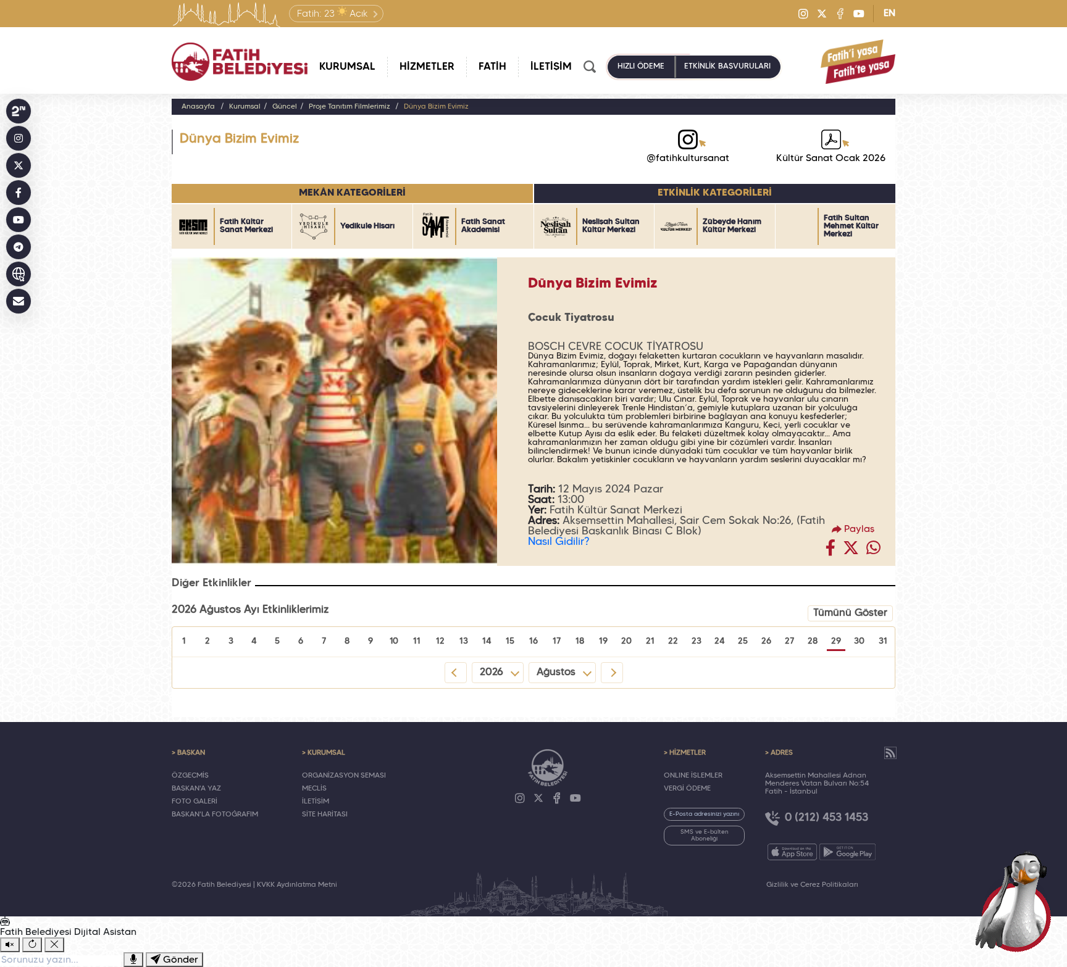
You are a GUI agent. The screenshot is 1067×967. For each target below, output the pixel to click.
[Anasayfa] (240, 61)
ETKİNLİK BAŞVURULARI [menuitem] (727, 66)
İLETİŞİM (315, 802)
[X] (822, 13)
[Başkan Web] (18, 274)
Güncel (284, 107)
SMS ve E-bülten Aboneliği (704, 835)
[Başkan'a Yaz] (18, 301)
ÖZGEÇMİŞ (190, 776)
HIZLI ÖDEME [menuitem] (640, 66)
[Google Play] (847, 852)
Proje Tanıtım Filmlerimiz (350, 107)
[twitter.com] (851, 551)
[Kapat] (54, 944)
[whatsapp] (873, 551)
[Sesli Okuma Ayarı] (10, 944)
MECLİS (314, 789)
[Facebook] (840, 13)
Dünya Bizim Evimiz (436, 107)
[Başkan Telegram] (18, 246)
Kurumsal (245, 107)
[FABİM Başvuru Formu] (1016, 900)
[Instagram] (803, 13)
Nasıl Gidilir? (558, 542)
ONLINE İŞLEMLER (693, 776)
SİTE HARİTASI (325, 814)
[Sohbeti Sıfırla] (32, 944)
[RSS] (890, 753)
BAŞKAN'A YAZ (196, 789)
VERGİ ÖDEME (687, 789)
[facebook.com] (830, 551)
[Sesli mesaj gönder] (133, 959)
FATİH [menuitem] (492, 67)
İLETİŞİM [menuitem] (551, 67)
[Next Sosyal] (18, 111)
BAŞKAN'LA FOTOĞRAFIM (215, 814)
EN (889, 13)
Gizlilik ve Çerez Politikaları (812, 885)
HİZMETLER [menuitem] (427, 67)
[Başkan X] (18, 165)
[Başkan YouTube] (18, 219)
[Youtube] (859, 13)
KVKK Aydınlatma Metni (297, 885)
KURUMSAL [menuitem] (347, 67)
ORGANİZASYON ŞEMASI (344, 776)
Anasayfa (198, 107)
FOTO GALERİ (194, 802)
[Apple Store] (792, 852)
